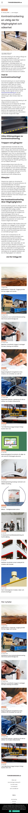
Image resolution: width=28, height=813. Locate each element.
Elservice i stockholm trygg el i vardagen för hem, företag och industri (13, 345)
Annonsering (14, 799)
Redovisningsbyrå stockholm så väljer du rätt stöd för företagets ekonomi (13, 455)
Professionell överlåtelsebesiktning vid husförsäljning (12, 536)
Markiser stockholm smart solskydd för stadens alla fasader (12, 563)
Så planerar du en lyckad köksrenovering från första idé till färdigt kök (13, 318)
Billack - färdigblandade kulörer (10, 509)
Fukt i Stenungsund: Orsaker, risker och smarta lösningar (12, 591)
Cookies (14, 803)
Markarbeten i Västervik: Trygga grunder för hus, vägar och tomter (13, 290)
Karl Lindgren (15, 12)
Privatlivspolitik (16, 811)
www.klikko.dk (15, 788)
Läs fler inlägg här (14, 257)
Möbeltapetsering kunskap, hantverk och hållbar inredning (13, 483)
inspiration (4, 9)
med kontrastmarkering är (8, 92)
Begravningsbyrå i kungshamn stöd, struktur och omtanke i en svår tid (11, 373)
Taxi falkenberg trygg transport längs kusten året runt (12, 428)
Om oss (14, 801)
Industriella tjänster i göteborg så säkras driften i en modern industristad (13, 400)
